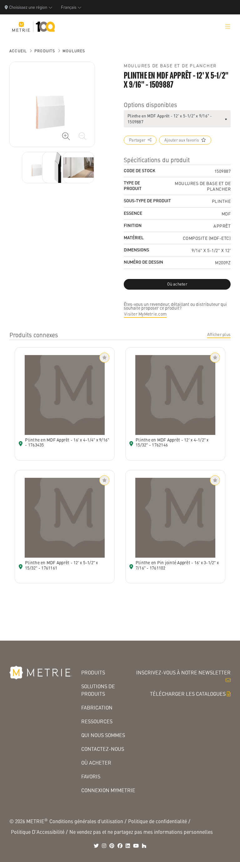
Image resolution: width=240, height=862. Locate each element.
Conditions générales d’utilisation (86, 821)
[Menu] (228, 27)
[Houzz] (144, 845)
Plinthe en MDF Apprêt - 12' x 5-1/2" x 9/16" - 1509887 (170, 119)
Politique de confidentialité (157, 821)
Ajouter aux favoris (181, 139)
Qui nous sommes (103, 735)
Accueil (18, 51)
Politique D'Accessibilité (37, 831)
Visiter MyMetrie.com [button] (145, 314)
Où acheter (96, 762)
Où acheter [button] (177, 283)
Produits (44, 51)
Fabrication (96, 707)
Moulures (73, 51)
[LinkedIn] (128, 845)
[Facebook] (120, 845)
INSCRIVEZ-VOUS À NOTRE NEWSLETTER (183, 672)
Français (68, 7)
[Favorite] (104, 358)
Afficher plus (218, 334)
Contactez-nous (102, 749)
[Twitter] (96, 845)
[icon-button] (65, 136)
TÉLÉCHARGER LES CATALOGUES (188, 693)
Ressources (96, 721)
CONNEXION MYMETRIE (108, 790)
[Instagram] (104, 845)
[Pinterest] (111, 845)
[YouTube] (136, 845)
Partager (137, 139)
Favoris (90, 776)
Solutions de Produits (98, 690)
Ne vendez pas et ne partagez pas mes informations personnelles (141, 831)
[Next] (37, 167)
